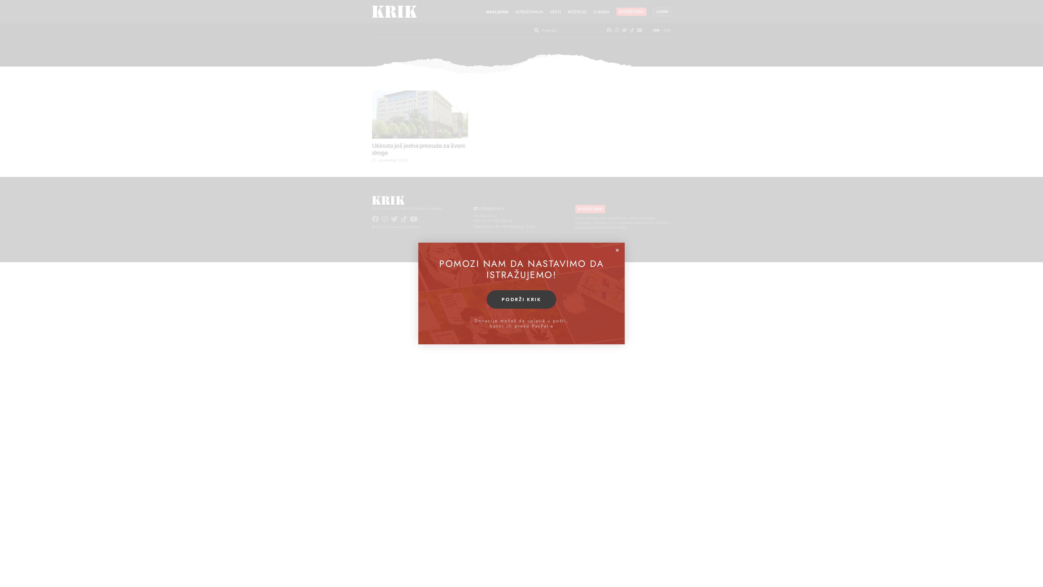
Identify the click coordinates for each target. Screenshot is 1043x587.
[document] (521, 293)
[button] (617, 250)
